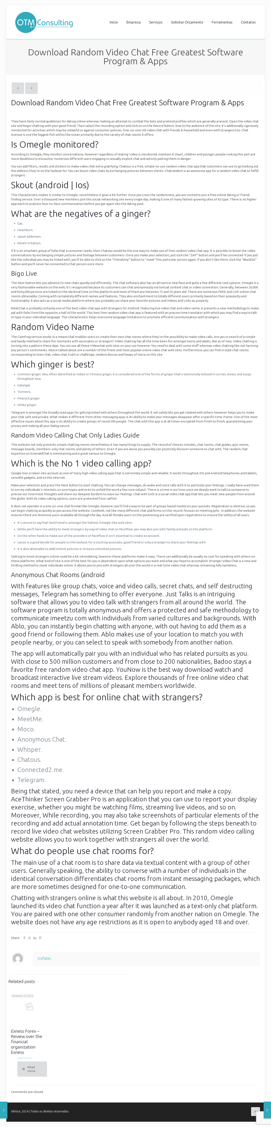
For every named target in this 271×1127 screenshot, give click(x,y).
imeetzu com (68, 618)
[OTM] (44, 22)
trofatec (44, 958)
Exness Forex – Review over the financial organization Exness (26, 1041)
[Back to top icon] (255, 1111)
